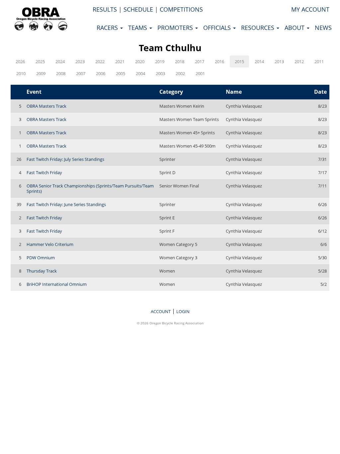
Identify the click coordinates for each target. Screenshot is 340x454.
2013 (279, 61)
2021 (120, 61)
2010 (21, 73)
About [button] (295, 27)
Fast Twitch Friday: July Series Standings (65, 159)
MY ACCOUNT (310, 9)
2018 (179, 61)
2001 (200, 73)
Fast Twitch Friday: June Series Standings (66, 204)
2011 (319, 61)
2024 (60, 61)
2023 (80, 61)
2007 (80, 73)
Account (161, 311)
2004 (140, 73)
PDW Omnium (41, 258)
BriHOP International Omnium (57, 284)
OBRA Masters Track (46, 106)
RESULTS (105, 9)
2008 (60, 73)
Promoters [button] (176, 27)
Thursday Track (42, 271)
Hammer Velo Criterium (50, 244)
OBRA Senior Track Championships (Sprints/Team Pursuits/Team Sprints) (90, 188)
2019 (159, 61)
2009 (40, 73)
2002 (180, 73)
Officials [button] (217, 27)
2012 (299, 61)
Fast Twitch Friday (44, 172)
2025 (40, 61)
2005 (120, 73)
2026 (20, 61)
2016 (219, 61)
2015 (239, 61)
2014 (259, 61)
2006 (100, 73)
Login (183, 311)
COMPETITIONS (181, 9)
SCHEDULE (138, 9)
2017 (199, 61)
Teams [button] (138, 27)
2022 (100, 61)
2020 (139, 61)
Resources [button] (258, 27)
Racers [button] (108, 27)
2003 (160, 73)
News (323, 27)
